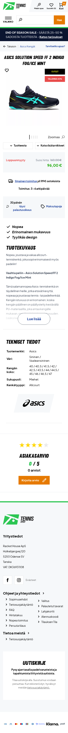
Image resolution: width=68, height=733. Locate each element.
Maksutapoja (54, 206)
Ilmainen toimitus (26, 181)
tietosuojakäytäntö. (38, 687)
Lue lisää (34, 319)
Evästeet (31, 580)
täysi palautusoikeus (22, 208)
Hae (59, 20)
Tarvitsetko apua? (55, 46)
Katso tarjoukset (51, 36)
